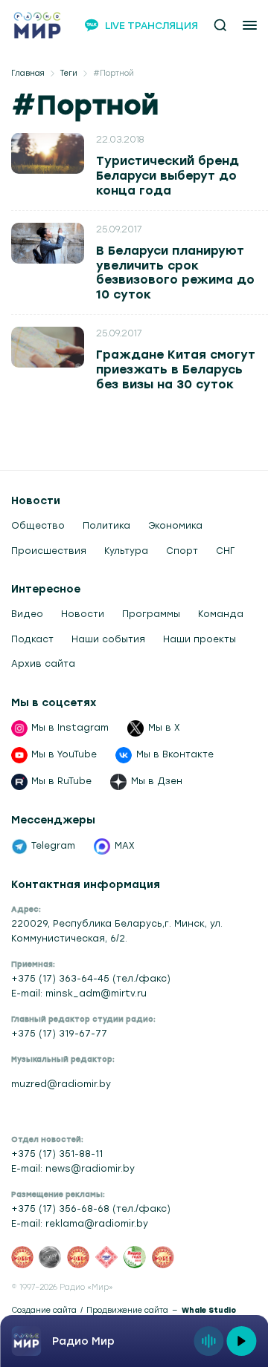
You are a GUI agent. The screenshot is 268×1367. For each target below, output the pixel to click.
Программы (151, 614)
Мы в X (164, 727)
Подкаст (32, 639)
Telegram (53, 846)
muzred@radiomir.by (61, 1084)
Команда (220, 614)
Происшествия (48, 551)
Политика (106, 526)
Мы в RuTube (61, 781)
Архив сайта (43, 664)
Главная (28, 73)
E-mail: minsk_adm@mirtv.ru (79, 993)
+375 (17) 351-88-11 (57, 1154)
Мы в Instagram (70, 727)
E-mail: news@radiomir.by (73, 1169)
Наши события (108, 639)
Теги (68, 73)
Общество (38, 526)
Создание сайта (44, 1310)
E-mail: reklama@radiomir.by (79, 1223)
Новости (82, 614)
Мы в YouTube (64, 754)
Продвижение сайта (127, 1310)
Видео (27, 614)
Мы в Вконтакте (175, 754)
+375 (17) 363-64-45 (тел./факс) (90, 978)
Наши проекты (199, 639)
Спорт (182, 551)
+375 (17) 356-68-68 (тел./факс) (90, 1209)
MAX (125, 846)
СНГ (225, 551)
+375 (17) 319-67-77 (59, 1033)
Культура (126, 551)
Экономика (175, 526)
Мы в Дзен (156, 781)
